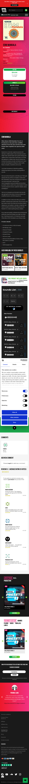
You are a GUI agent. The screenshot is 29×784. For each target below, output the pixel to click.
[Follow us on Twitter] (16, 775)
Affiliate (3, 721)
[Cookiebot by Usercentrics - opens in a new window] (20, 360)
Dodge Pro (20, 281)
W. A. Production (6, 47)
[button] (13, 308)
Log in (9, 463)
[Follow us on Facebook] (2, 775)
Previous (2, 597)
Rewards (3, 737)
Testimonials (4, 731)
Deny (14, 422)
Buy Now (14, 69)
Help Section (4, 727)
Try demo (14, 95)
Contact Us (4, 730)
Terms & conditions (6, 714)
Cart (26, 10)
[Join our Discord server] (2, 777)
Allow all (14, 412)
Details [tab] (14, 364)
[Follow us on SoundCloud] (11, 775)
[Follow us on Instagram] (20, 775)
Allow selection (14, 417)
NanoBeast (11, 283)
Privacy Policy (4, 717)
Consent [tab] (5, 364)
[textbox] (15, 10)
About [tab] (23, 364)
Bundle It (15, 82)
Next (26, 597)
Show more (14, 613)
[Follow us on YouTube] (6, 775)
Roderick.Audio (5, 740)
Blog (2, 734)
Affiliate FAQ (4, 724)
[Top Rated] (8, 265)
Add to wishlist (14, 111)
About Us (3, 718)
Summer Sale (14, 15)
